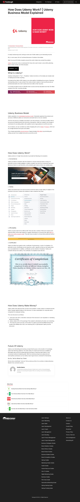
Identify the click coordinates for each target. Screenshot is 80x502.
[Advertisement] (31, 103)
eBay (42, 126)
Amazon (47, 126)
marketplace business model (26, 116)
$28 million (40, 131)
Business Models (19, 45)
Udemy (10, 63)
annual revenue (24, 131)
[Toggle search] (76, 2)
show (16, 68)
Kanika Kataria (12, 45)
